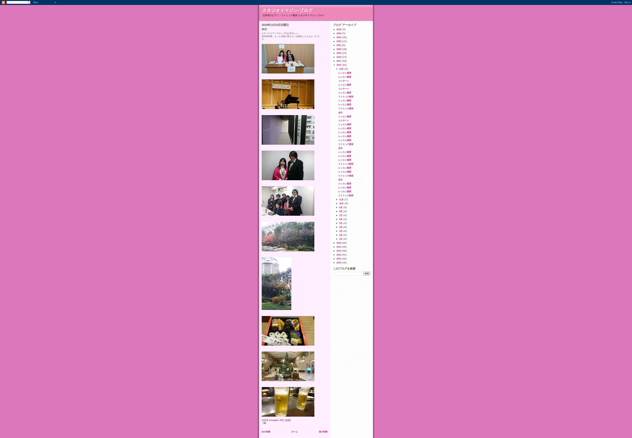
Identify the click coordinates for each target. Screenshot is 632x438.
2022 (339, 41)
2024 (339, 33)
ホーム (294, 431)
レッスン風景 (344, 73)
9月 (341, 207)
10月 (341, 203)
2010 (339, 262)
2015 (339, 243)
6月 (341, 219)
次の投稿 (266, 431)
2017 (339, 61)
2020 (339, 49)
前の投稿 (323, 431)
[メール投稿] (295, 423)
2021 (339, 45)
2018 (339, 57)
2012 (339, 255)
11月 (341, 199)
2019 (339, 53)
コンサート (343, 81)
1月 (341, 239)
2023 (339, 37)
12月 (341, 69)
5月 (341, 223)
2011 (339, 258)
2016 (339, 65)
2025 (339, 29)
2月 (341, 235)
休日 (340, 112)
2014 (339, 247)
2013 (339, 251)
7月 (341, 215)
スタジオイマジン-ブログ (287, 10)
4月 (341, 227)
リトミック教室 (345, 96)
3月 (341, 231)
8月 (341, 211)
